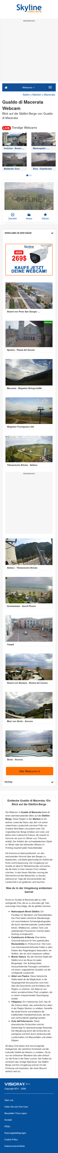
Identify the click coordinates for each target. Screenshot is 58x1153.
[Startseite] (6, 87)
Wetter (29, 218)
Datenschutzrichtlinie (14, 1145)
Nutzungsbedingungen (15, 1132)
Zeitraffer (12, 218)
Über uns (8, 1100)
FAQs (7, 1126)
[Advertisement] (29, 52)
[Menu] (50, 87)
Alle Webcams (28, 771)
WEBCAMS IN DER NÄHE (18, 233)
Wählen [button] (45, 218)
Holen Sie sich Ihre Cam (16, 1106)
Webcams (27, 87)
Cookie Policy (11, 1139)
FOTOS (8, 782)
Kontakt (8, 1119)
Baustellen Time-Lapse (15, 1113)
